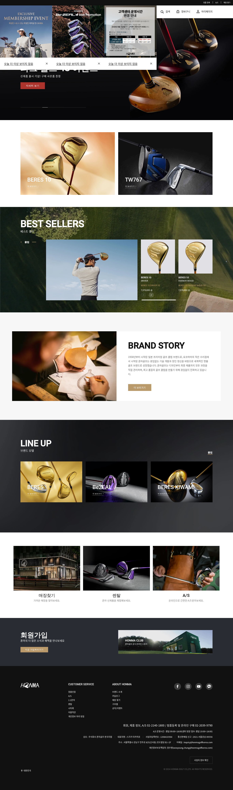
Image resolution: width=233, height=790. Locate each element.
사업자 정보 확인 (201, 760)
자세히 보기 (32, 85)
